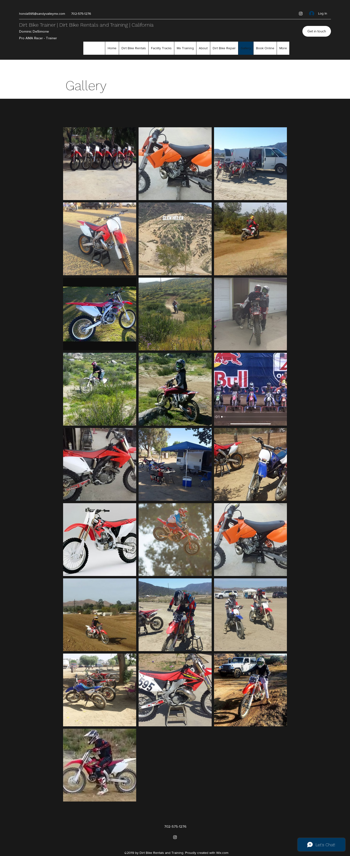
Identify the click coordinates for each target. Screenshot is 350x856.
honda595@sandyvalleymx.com (42, 13)
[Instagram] (300, 13)
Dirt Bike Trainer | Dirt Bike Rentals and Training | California (86, 25)
